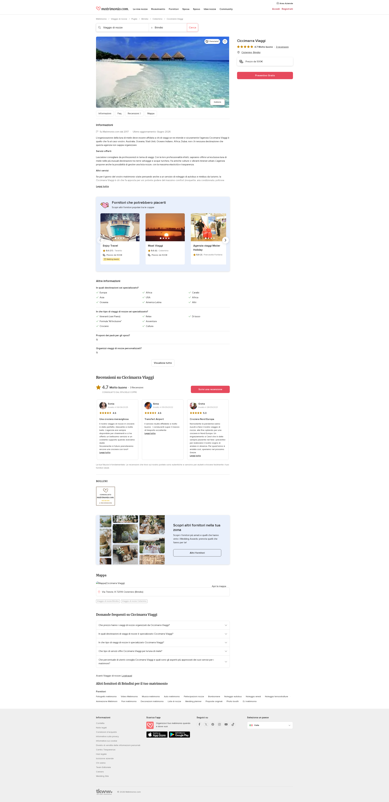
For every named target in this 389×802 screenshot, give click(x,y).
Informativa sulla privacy (107, 736)
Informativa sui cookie (106, 741)
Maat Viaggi (155, 245)
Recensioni (134, 113)
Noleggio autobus (233, 696)
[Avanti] (225, 240)
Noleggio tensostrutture (276, 696)
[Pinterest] (212, 724)
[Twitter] (206, 724)
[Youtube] (226, 724)
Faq (119, 113)
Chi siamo (101, 763)
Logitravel (127, 675)
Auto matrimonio (172, 696)
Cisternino (158, 19)
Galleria (217, 102)
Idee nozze (210, 9)
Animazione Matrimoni (106, 701)
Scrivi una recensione (210, 389)
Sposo (196, 9)
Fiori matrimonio (129, 701)
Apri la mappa (219, 586)
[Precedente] (100, 240)
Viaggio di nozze (119, 19)
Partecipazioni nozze (194, 696)
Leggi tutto (102, 186)
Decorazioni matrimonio (152, 701)
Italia (256, 725)
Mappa (150, 113)
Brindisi (145, 19)
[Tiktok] (233, 724)
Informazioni (105, 113)
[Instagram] (219, 724)
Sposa (185, 9)
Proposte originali (214, 701)
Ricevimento (158, 9)
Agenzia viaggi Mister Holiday (206, 247)
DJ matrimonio (250, 701)
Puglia (134, 19)
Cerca (192, 27)
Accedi (276, 8)
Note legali (101, 727)
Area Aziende (286, 3)
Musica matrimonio (151, 696)
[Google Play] (179, 737)
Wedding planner (193, 701)
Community (226, 9)
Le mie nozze (140, 9)
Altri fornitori (197, 552)
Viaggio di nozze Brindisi (108, 601)
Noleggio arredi (253, 696)
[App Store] (157, 737)
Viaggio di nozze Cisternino (134, 601)
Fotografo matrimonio (106, 696)
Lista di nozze (174, 701)
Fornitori (174, 9)
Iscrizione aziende (105, 758)
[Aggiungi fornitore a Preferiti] (224, 41)
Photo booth (233, 701)
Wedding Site (102, 776)
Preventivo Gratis (265, 75)
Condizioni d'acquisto (106, 732)
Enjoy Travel (110, 245)
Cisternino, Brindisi (250, 52)
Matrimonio (101, 19)
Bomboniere (214, 696)
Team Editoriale (103, 767)
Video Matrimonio (129, 696)
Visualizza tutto (163, 362)
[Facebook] (199, 724)
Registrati (287, 8)
